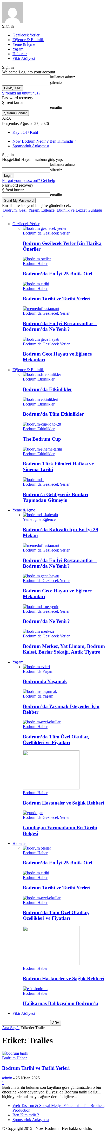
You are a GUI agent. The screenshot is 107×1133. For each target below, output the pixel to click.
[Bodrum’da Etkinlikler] (42, 374)
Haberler (19, 54)
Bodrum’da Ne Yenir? (46, 621)
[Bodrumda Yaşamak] (36, 666)
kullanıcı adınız (62, 77)
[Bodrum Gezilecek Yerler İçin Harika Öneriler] (44, 228)
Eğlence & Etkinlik (28, 39)
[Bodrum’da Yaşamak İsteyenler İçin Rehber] (40, 691)
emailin (56, 107)
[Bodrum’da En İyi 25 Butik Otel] (37, 259)
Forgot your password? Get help (28, 180)
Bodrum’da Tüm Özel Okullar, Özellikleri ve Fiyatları (56, 739)
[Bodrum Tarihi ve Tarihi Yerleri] (36, 284)
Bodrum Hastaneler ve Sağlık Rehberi (63, 803)
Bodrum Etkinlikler (39, 379)
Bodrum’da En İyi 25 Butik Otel (57, 273)
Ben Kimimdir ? (25, 1115)
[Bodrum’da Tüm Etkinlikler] (40, 399)
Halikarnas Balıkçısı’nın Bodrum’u (60, 1003)
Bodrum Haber (35, 263)
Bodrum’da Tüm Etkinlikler (53, 414)
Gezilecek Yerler (25, 35)
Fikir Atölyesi (23, 58)
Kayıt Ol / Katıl (25, 132)
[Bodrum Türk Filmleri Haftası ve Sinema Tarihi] (42, 449)
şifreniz (56, 82)
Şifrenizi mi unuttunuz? (21, 93)
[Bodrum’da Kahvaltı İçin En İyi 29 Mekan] (40, 514)
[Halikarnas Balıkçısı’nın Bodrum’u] (35, 988)
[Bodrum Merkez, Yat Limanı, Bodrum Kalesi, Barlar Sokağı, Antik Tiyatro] (38, 631)
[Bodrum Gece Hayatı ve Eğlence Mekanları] (41, 339)
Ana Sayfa (10, 1028)
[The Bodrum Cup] (42, 424)
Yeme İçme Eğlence (39, 519)
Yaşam (17, 49)
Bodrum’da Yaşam (38, 671)
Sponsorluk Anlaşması (30, 146)
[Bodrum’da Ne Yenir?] (40, 606)
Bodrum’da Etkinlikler (47, 389)
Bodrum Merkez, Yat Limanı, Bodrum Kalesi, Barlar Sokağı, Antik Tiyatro (64, 649)
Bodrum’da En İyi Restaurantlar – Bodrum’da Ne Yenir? (60, 326)
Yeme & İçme (23, 44)
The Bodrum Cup (42, 439)
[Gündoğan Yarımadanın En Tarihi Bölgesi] (33, 813)
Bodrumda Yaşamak (45, 681)
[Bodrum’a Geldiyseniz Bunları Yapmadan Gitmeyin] (33, 479)
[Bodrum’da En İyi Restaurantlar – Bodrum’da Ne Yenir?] (41, 308)
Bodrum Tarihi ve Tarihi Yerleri (56, 298)
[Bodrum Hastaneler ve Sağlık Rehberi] (51, 788)
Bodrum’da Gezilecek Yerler (46, 233)
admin (7, 1078)
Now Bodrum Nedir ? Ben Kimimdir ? (44, 141)
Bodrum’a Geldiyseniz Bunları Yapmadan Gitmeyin (55, 497)
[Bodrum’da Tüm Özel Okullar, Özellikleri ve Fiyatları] (42, 722)
